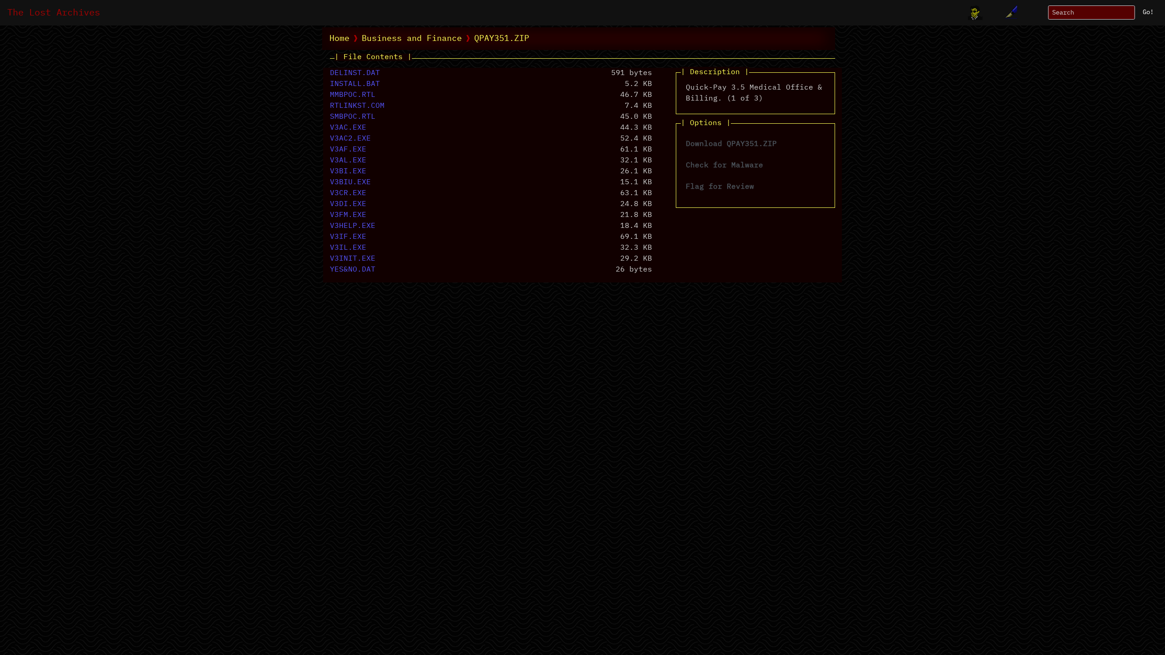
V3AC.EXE (348, 127)
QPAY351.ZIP (501, 39)
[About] (975, 12)
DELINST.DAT (355, 73)
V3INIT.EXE (352, 258)
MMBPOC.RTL (352, 95)
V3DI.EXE (348, 204)
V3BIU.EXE (350, 182)
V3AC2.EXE (350, 138)
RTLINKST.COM (357, 106)
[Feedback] (1010, 12)
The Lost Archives (53, 12)
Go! (1148, 12)
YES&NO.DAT (352, 269)
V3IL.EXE (348, 248)
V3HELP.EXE (352, 226)
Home (339, 39)
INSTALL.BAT (355, 84)
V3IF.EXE (348, 237)
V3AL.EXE (348, 160)
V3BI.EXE (348, 171)
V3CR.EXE (348, 193)
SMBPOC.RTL (352, 117)
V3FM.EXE (348, 215)
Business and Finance (412, 39)
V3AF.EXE (348, 149)
